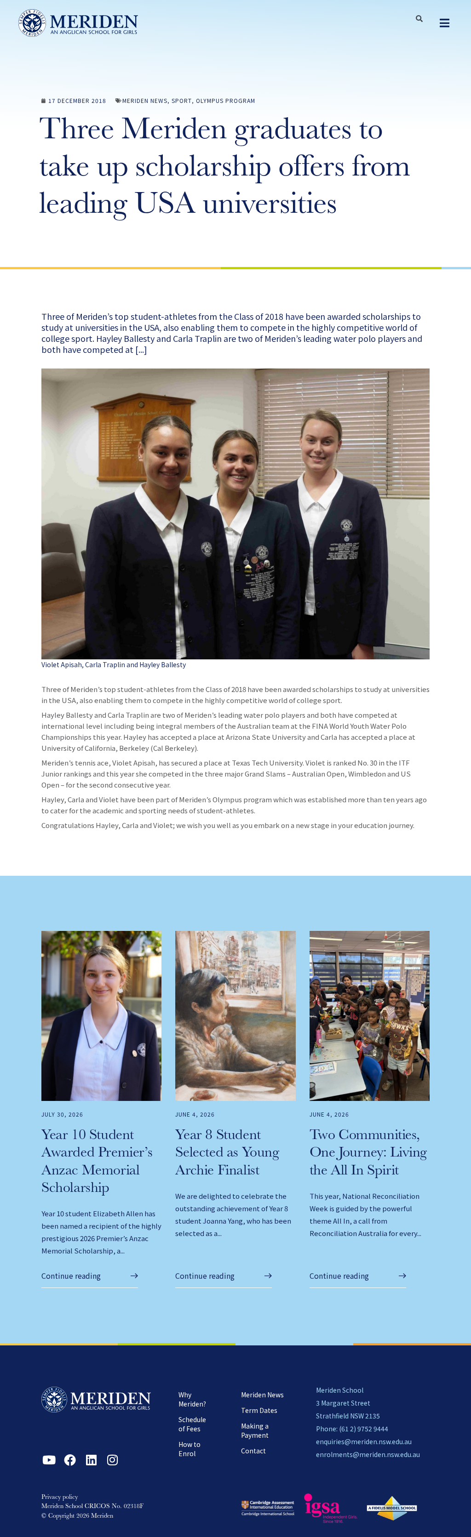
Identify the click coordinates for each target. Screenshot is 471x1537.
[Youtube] (49, 1460)
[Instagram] (112, 1460)
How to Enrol (189, 1449)
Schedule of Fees (192, 1424)
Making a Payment (255, 1430)
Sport (182, 100)
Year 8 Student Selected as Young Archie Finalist (227, 1154)
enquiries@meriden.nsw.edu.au (364, 1441)
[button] (445, 23)
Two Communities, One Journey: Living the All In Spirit (368, 1154)
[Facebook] (70, 1460)
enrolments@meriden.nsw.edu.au (368, 1454)
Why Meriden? (192, 1399)
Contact (253, 1450)
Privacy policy (59, 1497)
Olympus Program (225, 100)
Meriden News (144, 100)
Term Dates (259, 1410)
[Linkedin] (91, 1460)
